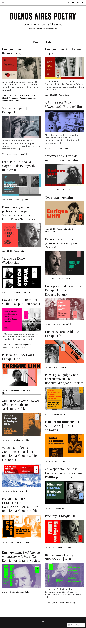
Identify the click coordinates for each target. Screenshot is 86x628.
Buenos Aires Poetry (22, 390)
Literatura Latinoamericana (13, 347)
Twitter (72, 3)
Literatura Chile (64, 279)
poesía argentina (21, 200)
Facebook (67, 3)
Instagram (77, 3)
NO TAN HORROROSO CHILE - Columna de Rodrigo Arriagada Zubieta (20, 98)
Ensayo (18, 542)
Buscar (82, 3)
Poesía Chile (14, 101)
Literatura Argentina (22, 345)
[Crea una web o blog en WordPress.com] (43, 621)
